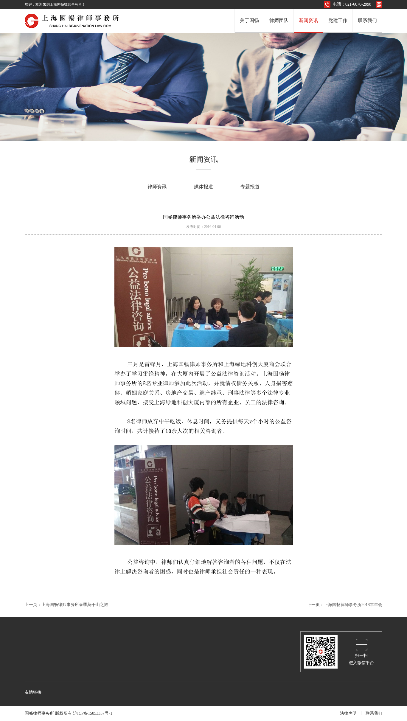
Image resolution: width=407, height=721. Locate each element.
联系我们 (367, 20)
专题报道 (250, 186)
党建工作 (337, 20)
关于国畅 (249, 20)
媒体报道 (203, 186)
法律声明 (348, 713)
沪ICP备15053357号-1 (94, 713)
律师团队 (278, 20)
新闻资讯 (308, 20)
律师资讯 (157, 186)
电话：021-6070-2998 (352, 4)
